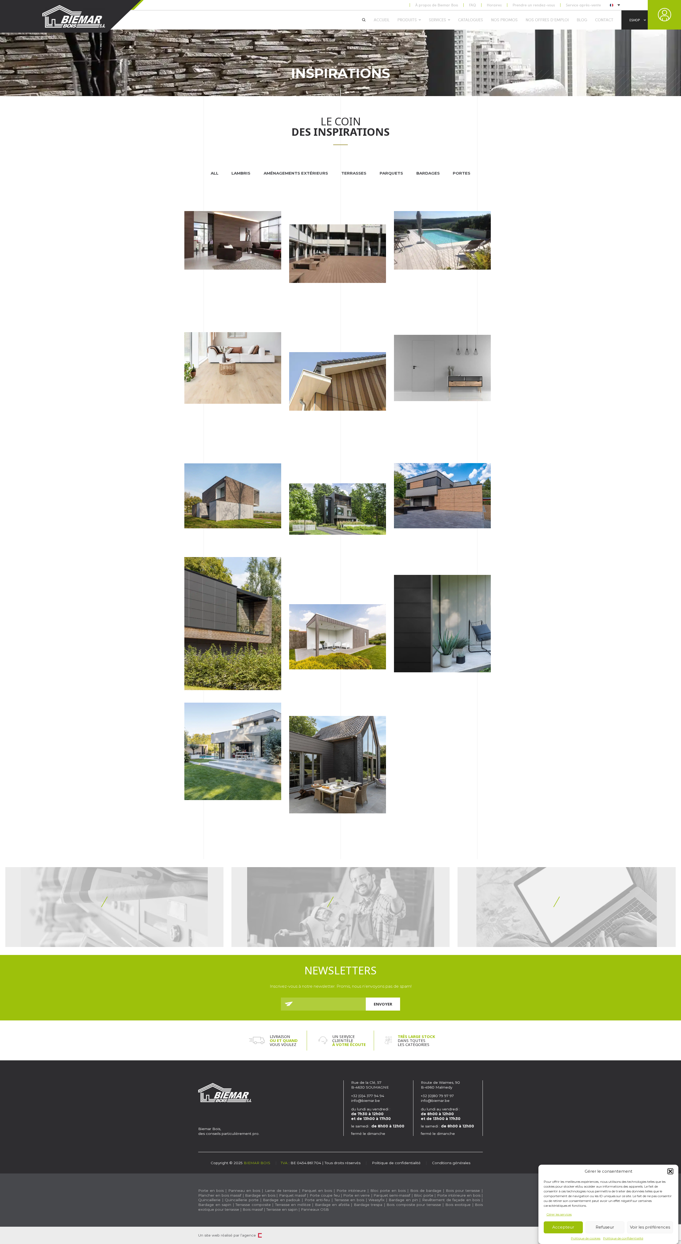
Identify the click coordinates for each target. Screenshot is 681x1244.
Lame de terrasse (281, 1190)
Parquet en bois (317, 1190)
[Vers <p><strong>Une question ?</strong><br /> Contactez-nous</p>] (567, 907)
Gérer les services (559, 1214)
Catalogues (470, 19)
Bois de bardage (425, 1190)
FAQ (472, 5)
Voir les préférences (650, 1227)
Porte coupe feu (325, 1195)
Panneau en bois (244, 1190)
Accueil (381, 19)
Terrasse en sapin (281, 1209)
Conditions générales (451, 1163)
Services (437, 19)
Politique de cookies (585, 1238)
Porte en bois (211, 1190)
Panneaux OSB (315, 1209)
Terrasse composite (253, 1204)
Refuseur (605, 1227)
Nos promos (504, 19)
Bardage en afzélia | (333, 1204)
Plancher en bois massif (219, 1195)
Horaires (494, 5)
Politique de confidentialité (623, 1238)
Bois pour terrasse (463, 1190)
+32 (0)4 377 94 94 (367, 1096)
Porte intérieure (351, 1190)
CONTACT (604, 19)
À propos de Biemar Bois (436, 5)
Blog (582, 19)
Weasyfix (376, 1200)
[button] (670, 1171)
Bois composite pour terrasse (414, 1204)
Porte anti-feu (317, 1200)
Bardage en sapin (214, 1204)
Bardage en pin (403, 1200)
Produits (407, 19)
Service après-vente (583, 5)
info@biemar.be (365, 1100)
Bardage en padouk (281, 1200)
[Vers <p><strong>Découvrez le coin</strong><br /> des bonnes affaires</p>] (340, 907)
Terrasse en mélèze (293, 1204)
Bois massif (253, 1209)
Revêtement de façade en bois (451, 1200)
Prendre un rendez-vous (534, 5)
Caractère (260, 1235)
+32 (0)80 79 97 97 (438, 1096)
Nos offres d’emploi (547, 19)
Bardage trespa (368, 1204)
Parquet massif (292, 1195)
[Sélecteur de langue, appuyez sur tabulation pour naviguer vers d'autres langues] (614, 5)
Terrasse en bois (349, 1200)
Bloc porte (423, 1195)
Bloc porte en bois (387, 1190)
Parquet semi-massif (391, 1195)
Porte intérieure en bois (458, 1195)
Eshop (634, 20)
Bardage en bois (259, 1195)
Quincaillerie (209, 1200)
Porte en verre (356, 1195)
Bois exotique (458, 1204)
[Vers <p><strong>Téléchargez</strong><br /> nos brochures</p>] (114, 907)
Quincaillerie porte (242, 1200)
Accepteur (563, 1227)
